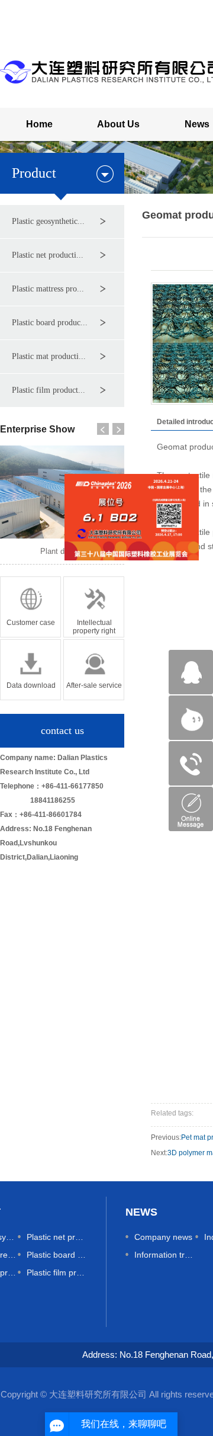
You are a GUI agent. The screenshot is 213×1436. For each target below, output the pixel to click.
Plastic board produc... (50, 322)
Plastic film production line (57, 1272)
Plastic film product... (48, 390)
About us (118, 124)
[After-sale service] (93, 669)
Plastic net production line (57, 1237)
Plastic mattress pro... (48, 288)
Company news (163, 1237)
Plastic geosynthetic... (48, 221)
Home (39, 124)
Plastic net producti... (47, 255)
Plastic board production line (57, 1254)
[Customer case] (30, 606)
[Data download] (30, 669)
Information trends (164, 1254)
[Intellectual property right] (93, 606)
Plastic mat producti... (49, 356)
